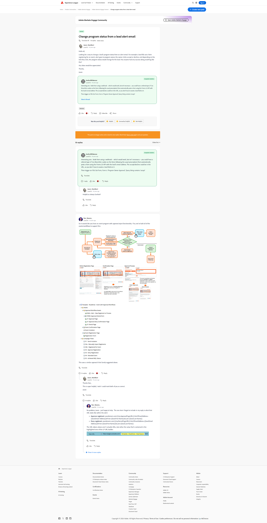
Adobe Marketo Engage (84, 9)
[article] (117, 168)
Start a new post (131, 135)
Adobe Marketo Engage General (100, 9)
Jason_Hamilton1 (89, 45)
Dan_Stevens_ (88, 218)
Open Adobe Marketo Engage (177, 20)
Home (61, 9)
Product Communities (70, 9)
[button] (197, 9)
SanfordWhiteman (91, 80)
